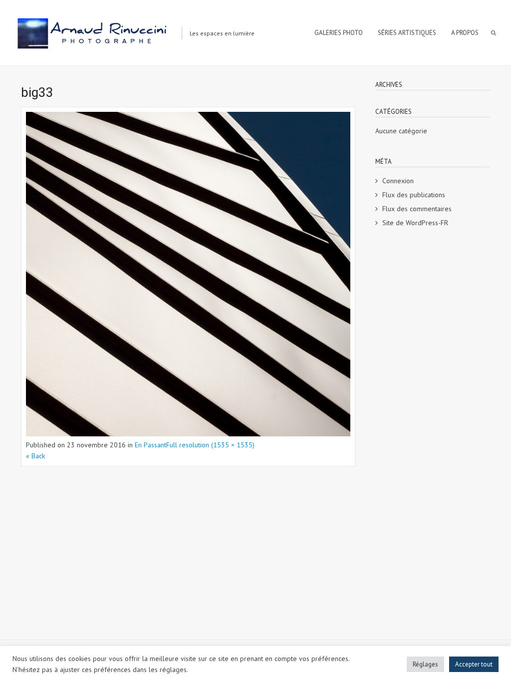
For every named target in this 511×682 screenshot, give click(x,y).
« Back (35, 455)
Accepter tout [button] (474, 664)
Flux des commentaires (417, 208)
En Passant (150, 444)
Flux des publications (413, 194)
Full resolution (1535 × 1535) (210, 444)
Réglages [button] (425, 664)
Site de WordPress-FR (415, 222)
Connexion (398, 180)
